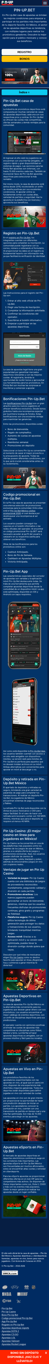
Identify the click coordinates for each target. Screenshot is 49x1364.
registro (24, 52)
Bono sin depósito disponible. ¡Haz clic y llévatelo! (24, 1357)
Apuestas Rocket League (14, 1344)
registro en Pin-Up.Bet (19, 237)
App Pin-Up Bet (9, 1321)
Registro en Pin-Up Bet (13, 1325)
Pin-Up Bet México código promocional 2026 (19, 512)
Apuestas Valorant (10, 1341)
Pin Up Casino (16, 957)
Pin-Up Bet (7, 1308)
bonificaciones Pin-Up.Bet (19, 403)
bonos (25, 58)
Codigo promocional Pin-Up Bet (17, 1318)
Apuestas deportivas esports (15, 1328)
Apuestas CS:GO (10, 1334)
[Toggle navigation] (44, 3)
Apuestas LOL (8, 1338)
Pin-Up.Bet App (37, 751)
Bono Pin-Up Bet (10, 1315)
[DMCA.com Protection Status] (10, 1272)
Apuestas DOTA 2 (10, 1331)
